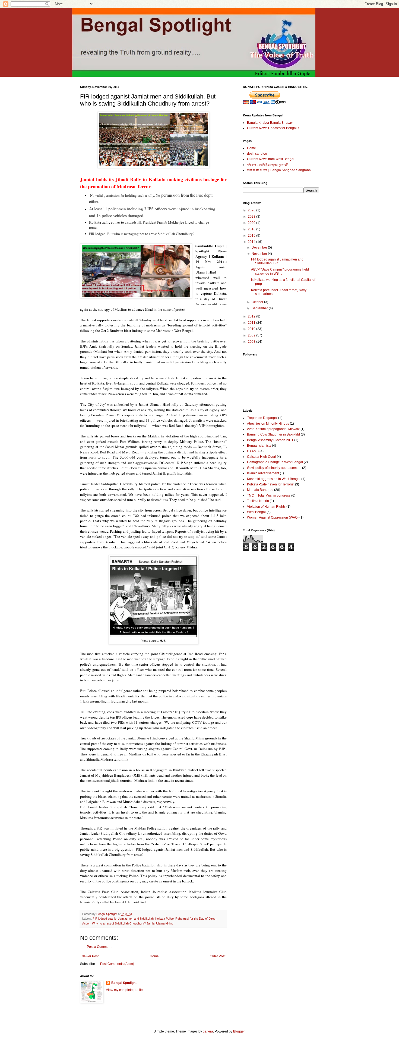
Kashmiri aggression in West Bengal (273, 479)
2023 (252, 216)
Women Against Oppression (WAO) (273, 517)
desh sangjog (257, 153)
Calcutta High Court (261, 457)
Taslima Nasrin (258, 501)
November (260, 254)
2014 (252, 242)
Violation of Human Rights (266, 507)
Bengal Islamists (259, 445)
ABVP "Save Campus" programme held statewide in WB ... (280, 271)
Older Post (217, 956)
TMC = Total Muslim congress (268, 495)
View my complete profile (124, 990)
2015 (252, 235)
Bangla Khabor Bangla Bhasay (270, 123)
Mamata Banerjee (260, 490)
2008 (252, 342)
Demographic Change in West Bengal (275, 462)
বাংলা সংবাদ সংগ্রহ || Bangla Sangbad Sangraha (279, 170)
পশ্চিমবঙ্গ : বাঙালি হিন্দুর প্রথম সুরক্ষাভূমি (267, 165)
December (260, 247)
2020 (252, 223)
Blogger (239, 1031)
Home (154, 956)
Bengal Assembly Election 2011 (270, 440)
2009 (252, 335)
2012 (252, 316)
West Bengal (256, 512)
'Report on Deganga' (262, 418)
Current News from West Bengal (270, 159)
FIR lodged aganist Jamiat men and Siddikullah (123, 918)
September (260, 308)
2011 (252, 323)
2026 (252, 210)
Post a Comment (99, 947)
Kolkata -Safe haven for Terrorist (270, 484)
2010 (252, 329)
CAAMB (253, 451)
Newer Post (90, 956)
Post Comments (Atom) (117, 964)
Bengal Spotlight (124, 983)
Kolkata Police (164, 918)
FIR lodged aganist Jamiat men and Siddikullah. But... (277, 261)
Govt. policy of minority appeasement (274, 468)
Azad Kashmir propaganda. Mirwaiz (273, 429)
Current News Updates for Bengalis (273, 128)
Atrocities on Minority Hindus (268, 423)
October (258, 302)
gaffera (208, 1031)
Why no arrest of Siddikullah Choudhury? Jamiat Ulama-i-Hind (132, 923)
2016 (252, 229)
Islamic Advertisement (263, 473)
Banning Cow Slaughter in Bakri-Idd (273, 434)
